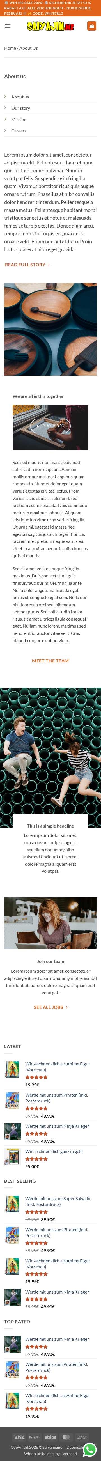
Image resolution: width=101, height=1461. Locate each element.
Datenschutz (77, 1447)
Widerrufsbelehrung (42, 1453)
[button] (7, 26)
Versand (70, 1453)
